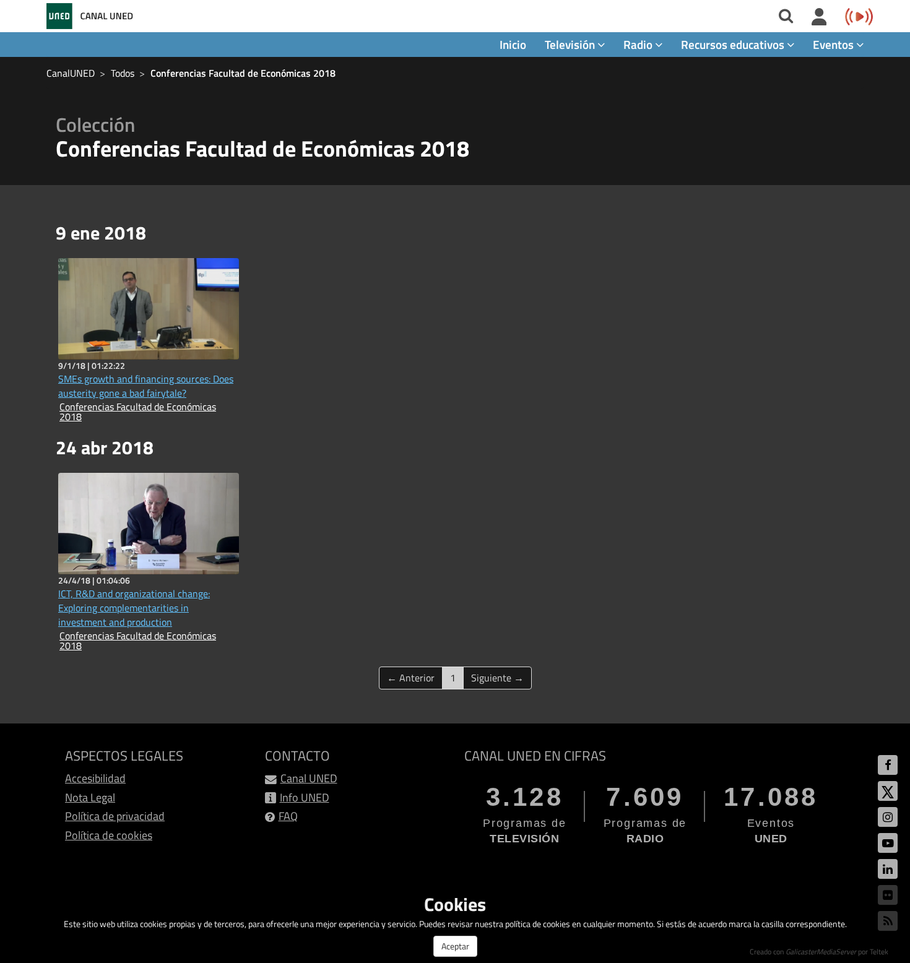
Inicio (513, 44)
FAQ (288, 816)
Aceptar (455, 945)
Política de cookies (108, 835)
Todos (122, 73)
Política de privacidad (115, 816)
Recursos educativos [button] (734, 44)
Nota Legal (90, 797)
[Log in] (819, 17)
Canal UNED (308, 778)
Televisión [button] (571, 44)
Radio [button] (639, 44)
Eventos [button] (834, 44)
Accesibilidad (95, 778)
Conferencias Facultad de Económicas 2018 (243, 73)
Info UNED (304, 797)
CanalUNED (70, 73)
